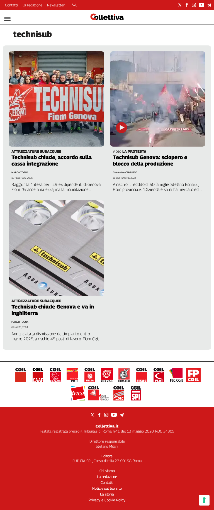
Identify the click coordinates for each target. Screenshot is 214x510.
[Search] (74, 5)
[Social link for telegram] (209, 5)
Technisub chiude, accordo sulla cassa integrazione (51, 160)
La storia (107, 494)
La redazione (32, 5)
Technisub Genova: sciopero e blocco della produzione (150, 160)
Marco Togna (19, 172)
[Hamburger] (7, 19)
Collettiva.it (107, 426)
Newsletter (56, 5)
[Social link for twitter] (180, 5)
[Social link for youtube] (201, 5)
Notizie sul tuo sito (106, 488)
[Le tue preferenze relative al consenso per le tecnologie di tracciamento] (204, 500)
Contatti (11, 5)
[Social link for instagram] (194, 5)
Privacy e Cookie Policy (107, 500)
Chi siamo (107, 470)
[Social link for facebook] (187, 5)
